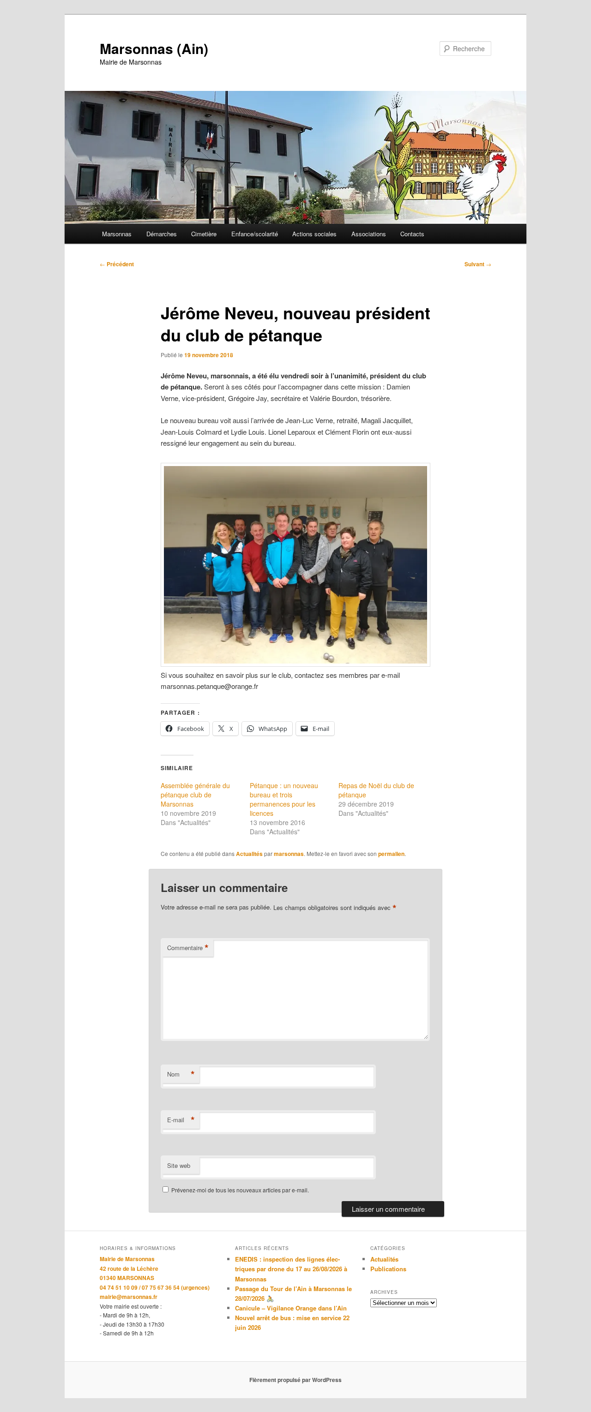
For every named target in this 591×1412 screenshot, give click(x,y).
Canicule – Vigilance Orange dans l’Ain (291, 1308)
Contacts (412, 233)
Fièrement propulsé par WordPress (295, 1380)
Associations (368, 233)
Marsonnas (117, 233)
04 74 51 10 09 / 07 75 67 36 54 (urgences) (155, 1287)
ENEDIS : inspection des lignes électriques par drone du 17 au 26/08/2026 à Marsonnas (291, 1269)
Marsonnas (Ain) (154, 48)
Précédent (117, 264)
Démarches (161, 233)
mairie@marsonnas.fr (128, 1296)
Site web (178, 1165)
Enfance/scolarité (254, 233)
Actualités (249, 854)
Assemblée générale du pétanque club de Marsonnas (195, 794)
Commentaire (188, 947)
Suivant (477, 264)
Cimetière (204, 233)
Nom (181, 1074)
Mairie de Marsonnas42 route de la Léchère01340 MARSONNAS (129, 1268)
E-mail (181, 1120)
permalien (391, 854)
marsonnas (289, 854)
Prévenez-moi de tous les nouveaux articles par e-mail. (240, 1190)
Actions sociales (314, 233)
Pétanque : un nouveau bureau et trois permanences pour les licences (284, 799)
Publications (388, 1268)
